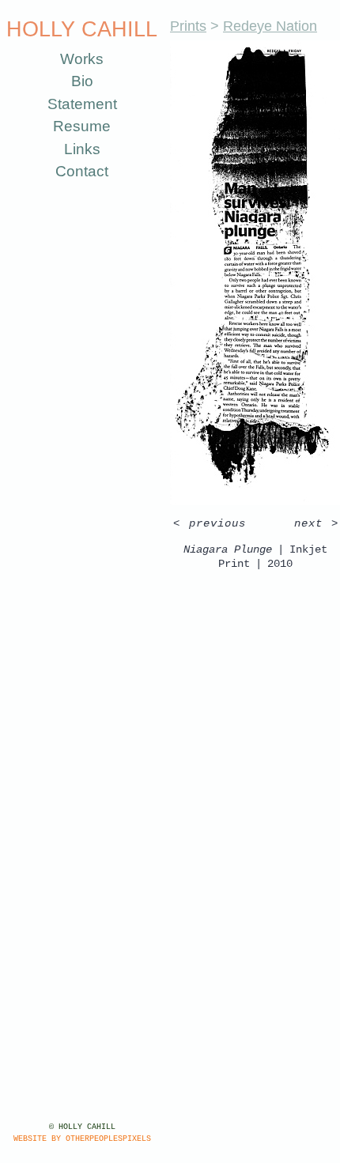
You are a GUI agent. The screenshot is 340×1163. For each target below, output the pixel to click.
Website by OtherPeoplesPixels (75, 1139)
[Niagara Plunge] (242, 272)
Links (75, 149)
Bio (75, 81)
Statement (75, 104)
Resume (75, 126)
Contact (75, 171)
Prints (175, 25)
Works (75, 59)
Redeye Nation (251, 25)
